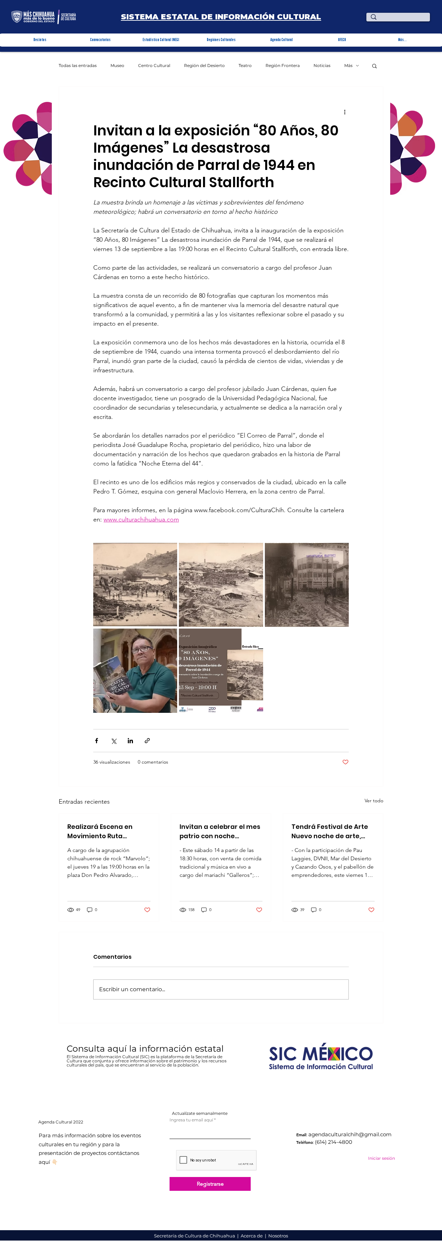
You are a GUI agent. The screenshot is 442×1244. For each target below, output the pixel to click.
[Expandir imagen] (135, 585)
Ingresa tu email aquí (191, 1120)
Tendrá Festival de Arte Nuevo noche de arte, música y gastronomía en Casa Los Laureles (329, 831)
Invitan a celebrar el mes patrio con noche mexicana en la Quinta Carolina (220, 831)
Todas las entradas (78, 66)
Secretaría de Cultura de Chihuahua (195, 1235)
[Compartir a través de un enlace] (147, 740)
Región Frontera (283, 66)
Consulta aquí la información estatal (146, 1048)
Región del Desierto (204, 66)
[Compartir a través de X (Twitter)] (113, 740)
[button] (40, 40)
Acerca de (252, 1235)
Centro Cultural (154, 66)
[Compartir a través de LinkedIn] (130, 740)
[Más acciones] (344, 111)
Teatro (245, 66)
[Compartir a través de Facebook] (96, 740)
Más (348, 66)
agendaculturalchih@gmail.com (350, 1134)
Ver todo (374, 800)
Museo (117, 66)
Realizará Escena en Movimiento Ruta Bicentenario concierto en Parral (104, 831)
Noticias (322, 66)
